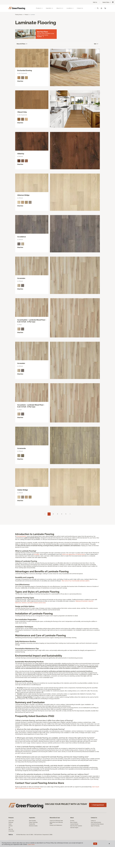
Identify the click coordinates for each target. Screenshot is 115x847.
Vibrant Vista (22, 112)
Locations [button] (69, 8)
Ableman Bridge (23, 195)
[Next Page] (70, 514)
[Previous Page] (45, 514)
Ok (95, 843)
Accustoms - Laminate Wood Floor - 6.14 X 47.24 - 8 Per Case (30, 406)
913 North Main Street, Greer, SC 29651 (24, 834)
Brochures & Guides (33, 825)
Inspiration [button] (48, 8)
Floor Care (11, 829)
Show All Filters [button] (21, 43)
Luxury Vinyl (11, 820)
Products (27, 14)
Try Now (39, 36)
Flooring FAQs (32, 824)
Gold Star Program (74, 827)
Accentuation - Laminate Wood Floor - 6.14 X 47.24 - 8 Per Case (31, 321)
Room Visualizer (32, 820)
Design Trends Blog (33, 822)
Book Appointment (98, 805)
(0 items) (105, 8)
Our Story (72, 820)
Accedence (21, 237)
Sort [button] (95, 43)
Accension (21, 278)
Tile (9, 827)
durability (36, 554)
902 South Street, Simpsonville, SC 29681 (43, 834)
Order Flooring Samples (96, 822)
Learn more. (31, 844)
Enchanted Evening (24, 70)
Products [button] (38, 8)
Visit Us (95, 2)
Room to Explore (73, 822)
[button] (107, 2)
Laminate (11, 825)
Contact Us (80, 8)
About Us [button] (59, 8)
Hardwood (11, 822)
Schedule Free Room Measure (97, 824)
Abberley (20, 154)
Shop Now (20, 81)
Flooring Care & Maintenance (56, 825)
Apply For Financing (95, 825)
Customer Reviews (74, 824)
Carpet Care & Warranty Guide (56, 820)
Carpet (10, 824)
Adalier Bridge (22, 490)
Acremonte (21, 448)
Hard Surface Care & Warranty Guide (56, 823)
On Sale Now (11, 831)
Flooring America (18, 14)
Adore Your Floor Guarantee (76, 825)
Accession (21, 363)
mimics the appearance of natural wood (73, 554)
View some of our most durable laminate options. (76, 580)
